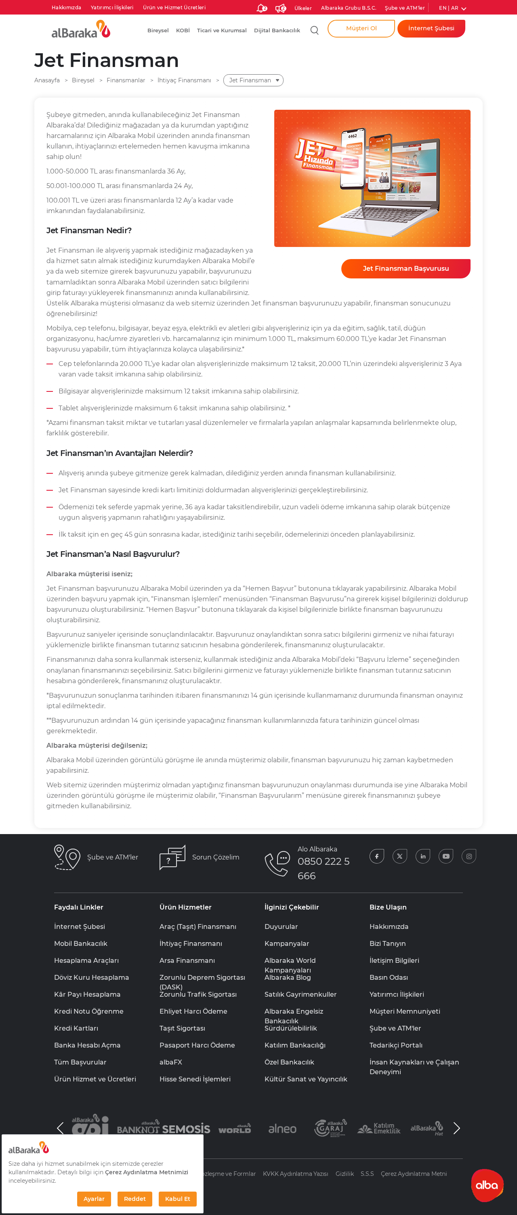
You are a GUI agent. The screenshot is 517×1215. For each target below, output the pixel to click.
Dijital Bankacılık (277, 30)
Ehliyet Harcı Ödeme (193, 1011)
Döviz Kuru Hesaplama (91, 977)
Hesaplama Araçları (86, 960)
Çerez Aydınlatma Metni (414, 1173)
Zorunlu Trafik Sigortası (198, 994)
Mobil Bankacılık (80, 943)
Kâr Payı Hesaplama (87, 994)
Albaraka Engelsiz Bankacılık (294, 1012)
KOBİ (183, 30)
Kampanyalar (287, 943)
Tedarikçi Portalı (396, 1045)
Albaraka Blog (288, 977)
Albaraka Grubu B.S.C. (349, 8)
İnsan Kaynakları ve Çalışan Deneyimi (414, 1062)
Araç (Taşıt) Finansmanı (198, 927)
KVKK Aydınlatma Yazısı (295, 1173)
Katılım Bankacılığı (295, 1045)
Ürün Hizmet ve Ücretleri (95, 1079)
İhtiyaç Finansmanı (191, 943)
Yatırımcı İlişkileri (112, 7)
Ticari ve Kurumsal (222, 30)
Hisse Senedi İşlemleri (195, 1079)
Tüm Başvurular (80, 1062)
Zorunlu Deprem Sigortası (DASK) (202, 978)
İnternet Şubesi (79, 927)
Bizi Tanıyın (388, 943)
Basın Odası (389, 977)
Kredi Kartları (76, 1028)
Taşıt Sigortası (182, 1028)
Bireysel (158, 30)
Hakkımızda (66, 7)
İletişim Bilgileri (394, 960)
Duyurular (281, 927)
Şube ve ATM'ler (405, 8)
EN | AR (448, 8)
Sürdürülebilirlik (291, 1028)
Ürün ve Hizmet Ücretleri (174, 7)
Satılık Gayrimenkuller (301, 994)
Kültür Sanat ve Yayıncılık (306, 1079)
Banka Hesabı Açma (87, 1045)
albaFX (171, 1062)
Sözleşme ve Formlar (227, 1173)
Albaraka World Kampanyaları (290, 961)
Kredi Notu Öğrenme (89, 1011)
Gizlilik (344, 1173)
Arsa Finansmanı (187, 960)
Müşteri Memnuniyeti (405, 1011)
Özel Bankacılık (289, 1062)
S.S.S (367, 1173)
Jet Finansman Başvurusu (406, 268)
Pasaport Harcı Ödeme (197, 1045)
